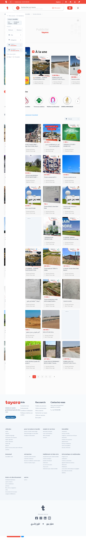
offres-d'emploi (46, 435)
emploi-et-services (49, 429)
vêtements (45, 462)
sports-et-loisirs (9, 481)
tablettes (64, 472)
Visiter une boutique (40, 408)
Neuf (10, 57)
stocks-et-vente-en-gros (29, 462)
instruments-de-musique (11, 491)
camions (7, 449)
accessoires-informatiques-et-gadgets (70, 468)
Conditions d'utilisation (26, 410)
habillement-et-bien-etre (51, 454)
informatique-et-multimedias (71, 454)
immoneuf (8, 454)
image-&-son (65, 456)
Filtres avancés (39, 410)
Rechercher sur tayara (41, 413)
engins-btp (7, 443)
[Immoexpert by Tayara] (70, 2)
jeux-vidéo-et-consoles (67, 470)
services (45, 437)
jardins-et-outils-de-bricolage (30, 431)
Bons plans (38, 417)
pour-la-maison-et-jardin (32, 429)
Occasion (17, 57)
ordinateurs (64, 458)
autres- (25, 479)
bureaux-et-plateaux (66, 443)
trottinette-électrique (10, 479)
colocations (64, 431)
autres (26, 477)
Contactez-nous (24, 406)
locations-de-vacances (67, 439)
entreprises (27, 454)
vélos (6, 489)
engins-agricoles (9, 439)
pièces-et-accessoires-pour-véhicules (14, 447)
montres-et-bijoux (47, 458)
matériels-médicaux (28, 458)
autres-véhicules (9, 441)
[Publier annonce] (69, 8)
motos (6, 431)
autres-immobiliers (66, 445)
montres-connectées (66, 460)
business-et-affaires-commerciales (32, 460)
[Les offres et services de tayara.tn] (79, 2)
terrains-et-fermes (66, 447)
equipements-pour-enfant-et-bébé (51, 456)
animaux (7, 485)
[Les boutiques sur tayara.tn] (66, 2)
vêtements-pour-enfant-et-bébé (50, 468)
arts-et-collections (9, 483)
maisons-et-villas (66, 433)
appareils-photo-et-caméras (68, 462)
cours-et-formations (47, 433)
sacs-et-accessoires (47, 464)
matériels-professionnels (30, 456)
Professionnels (24, 408)
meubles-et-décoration (29, 435)
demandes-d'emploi (47, 431)
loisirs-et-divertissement (13, 477)
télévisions (64, 464)
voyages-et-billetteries (10, 493)
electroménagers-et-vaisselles (31, 433)
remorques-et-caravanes (11, 437)
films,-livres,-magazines (10, 487)
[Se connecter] (78, 8)
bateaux (7, 445)
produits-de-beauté (47, 460)
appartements (65, 441)
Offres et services (40, 415)
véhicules (8, 429)
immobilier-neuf (9, 456)
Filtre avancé (57, 8)
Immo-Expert (10, 417)
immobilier (65, 429)
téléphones (64, 466)
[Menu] (11, 2)
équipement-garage (9, 435)
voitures (7, 433)
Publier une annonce (40, 406)
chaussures (45, 466)
